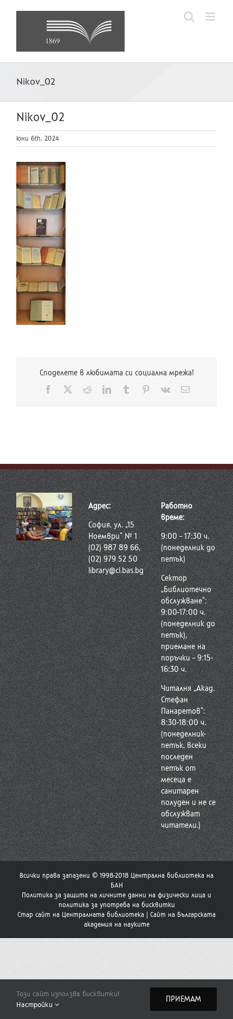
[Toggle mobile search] (189, 16)
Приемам (183, 999)
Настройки (35, 1005)
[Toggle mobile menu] (211, 16)
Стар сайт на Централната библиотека (80, 915)
